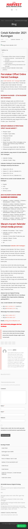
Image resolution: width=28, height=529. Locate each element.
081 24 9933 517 (10, 306)
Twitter (6, 343)
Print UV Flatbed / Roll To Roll (9, 458)
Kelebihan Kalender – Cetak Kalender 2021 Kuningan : (15, 59)
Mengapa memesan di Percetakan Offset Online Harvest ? (14, 62)
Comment (3, 388)
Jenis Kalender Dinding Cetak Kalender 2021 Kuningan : (15, 65)
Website (3, 417)
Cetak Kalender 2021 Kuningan (11, 81)
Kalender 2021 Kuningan (18, 245)
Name (3, 405)
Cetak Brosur (5, 465)
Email (2, 411)
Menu (11, 10)
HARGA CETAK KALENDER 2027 (10, 462)
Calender (7, 20)
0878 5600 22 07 (10, 308)
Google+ (9, 343)
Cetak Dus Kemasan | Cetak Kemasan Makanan (11, 473)
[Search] (16, 10)
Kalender (11, 20)
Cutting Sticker (5, 455)
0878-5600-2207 (10, 317)
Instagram (15, 526)
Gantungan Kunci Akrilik (7, 451)
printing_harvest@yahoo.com (12, 320)
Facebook (2, 343)
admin (14, 350)
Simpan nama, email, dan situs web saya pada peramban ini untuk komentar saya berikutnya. (13, 429)
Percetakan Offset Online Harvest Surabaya (14, 56)
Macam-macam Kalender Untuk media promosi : (12, 68)
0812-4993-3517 (10, 315)
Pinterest (13, 343)
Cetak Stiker (5, 448)
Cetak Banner (5, 469)
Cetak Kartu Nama (6, 477)
